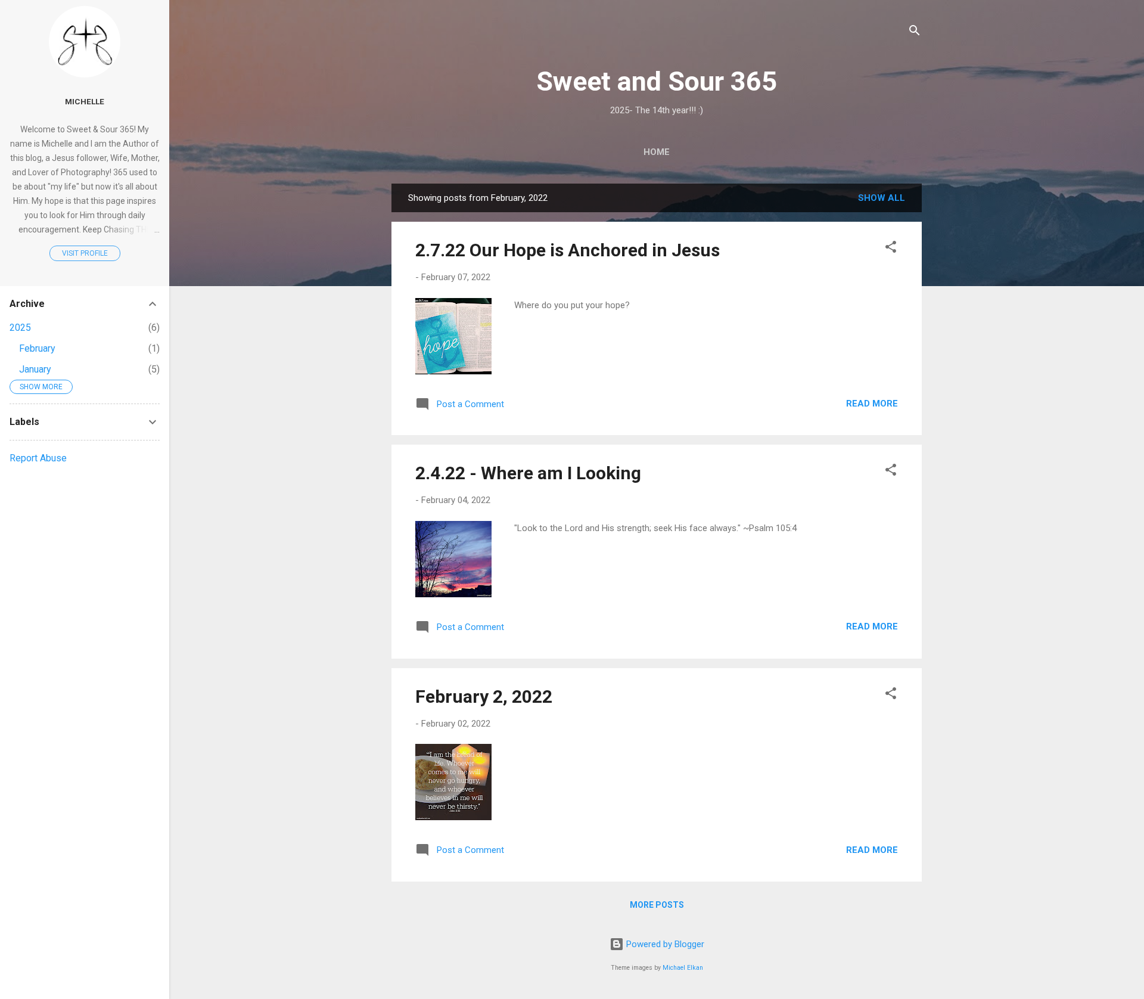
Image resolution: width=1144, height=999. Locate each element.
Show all (881, 198)
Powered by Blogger (664, 944)
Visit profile (85, 253)
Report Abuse (38, 458)
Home (657, 152)
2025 (20, 327)
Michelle (84, 101)
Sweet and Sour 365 (656, 81)
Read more (872, 403)
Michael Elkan (683, 968)
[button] (891, 249)
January (35, 369)
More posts (657, 905)
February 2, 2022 (483, 696)
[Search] (914, 32)
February (37, 348)
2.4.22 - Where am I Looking (528, 473)
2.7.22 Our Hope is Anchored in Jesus (567, 250)
